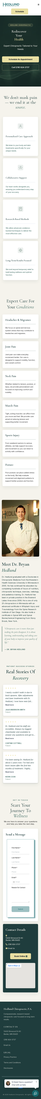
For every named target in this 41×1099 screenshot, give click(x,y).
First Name (16, 848)
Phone (14, 868)
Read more (9, 705)
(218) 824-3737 (14, 944)
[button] (38, 5)
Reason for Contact (18, 887)
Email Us (11, 948)
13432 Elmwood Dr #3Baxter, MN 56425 (14, 939)
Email (14, 877)
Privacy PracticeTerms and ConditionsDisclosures (12, 1062)
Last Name (16, 858)
